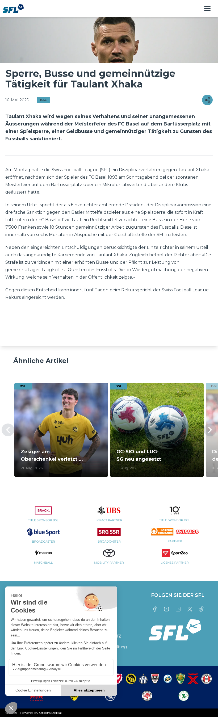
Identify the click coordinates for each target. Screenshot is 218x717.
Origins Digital (50, 713)
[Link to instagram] (166, 609)
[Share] (207, 100)
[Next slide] (210, 430)
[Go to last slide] (8, 430)
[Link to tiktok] (201, 609)
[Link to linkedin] (178, 609)
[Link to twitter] (190, 609)
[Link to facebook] (155, 609)
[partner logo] (43, 517)
